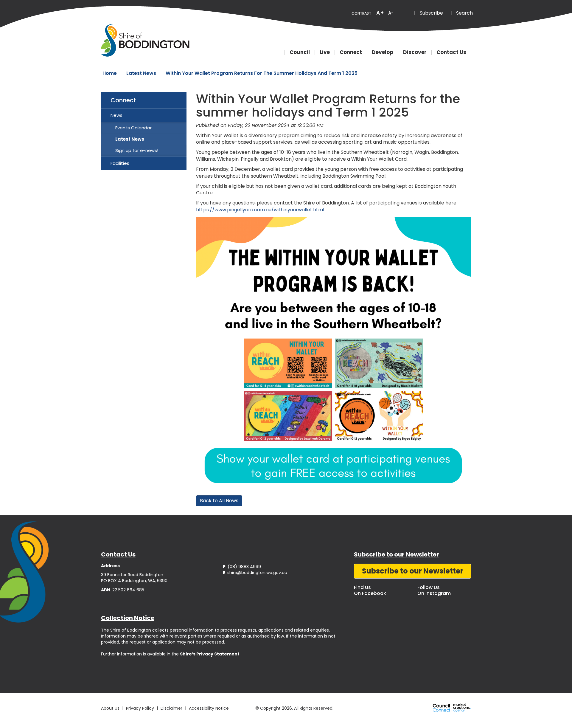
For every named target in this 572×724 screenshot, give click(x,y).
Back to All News (219, 500)
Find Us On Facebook (370, 590)
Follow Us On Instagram (434, 590)
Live (325, 52)
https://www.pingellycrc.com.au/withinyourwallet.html (260, 209)
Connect (351, 52)
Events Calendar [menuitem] (133, 128)
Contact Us (451, 52)
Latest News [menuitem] (129, 139)
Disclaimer (171, 708)
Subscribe (431, 13)
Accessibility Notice (209, 708)
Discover (415, 52)
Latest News (141, 73)
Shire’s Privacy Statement (210, 654)
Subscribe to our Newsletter (412, 571)
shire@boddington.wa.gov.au (255, 573)
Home (109, 73)
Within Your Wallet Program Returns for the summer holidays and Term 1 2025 (262, 73)
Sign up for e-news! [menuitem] (136, 150)
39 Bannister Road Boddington (132, 575)
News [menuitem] (116, 115)
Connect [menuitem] (123, 100)
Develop (382, 52)
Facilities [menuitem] (120, 163)
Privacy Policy (140, 708)
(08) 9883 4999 (242, 567)
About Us (110, 708)
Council (300, 52)
